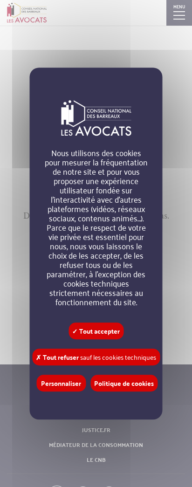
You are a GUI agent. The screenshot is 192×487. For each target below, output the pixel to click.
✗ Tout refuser (96, 357)
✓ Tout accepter (96, 331)
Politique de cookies (124, 383)
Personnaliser (61, 383)
